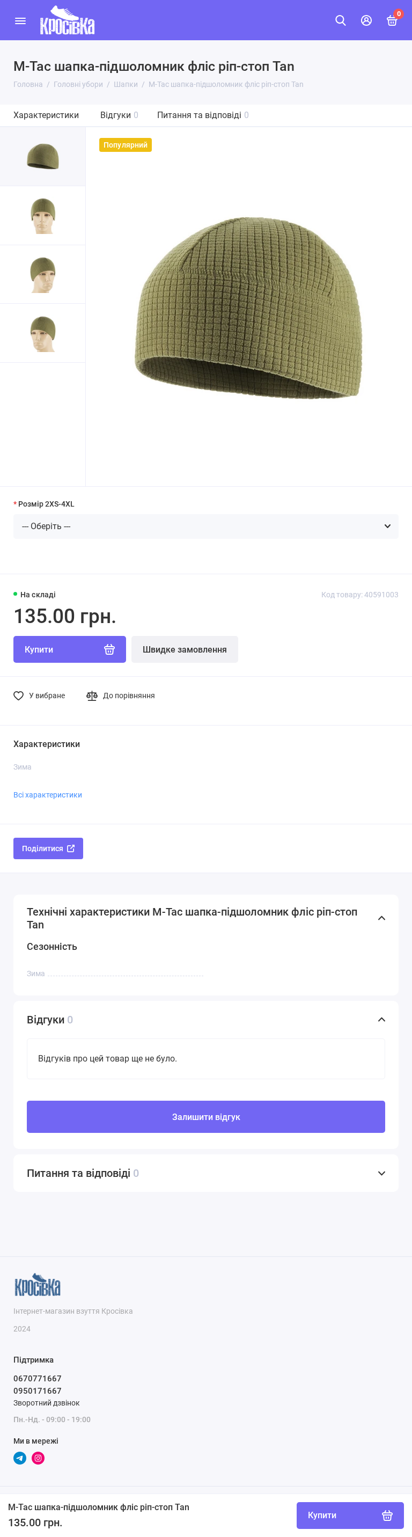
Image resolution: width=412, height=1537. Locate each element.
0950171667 (37, 1391)
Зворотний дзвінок (46, 1403)
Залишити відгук (206, 1117)
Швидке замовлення (185, 650)
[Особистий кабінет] (366, 20)
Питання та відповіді (203, 115)
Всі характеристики (47, 795)
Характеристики (46, 115)
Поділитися (42, 848)
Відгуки (119, 115)
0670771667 (37, 1379)
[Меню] (20, 20)
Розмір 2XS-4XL (46, 504)
